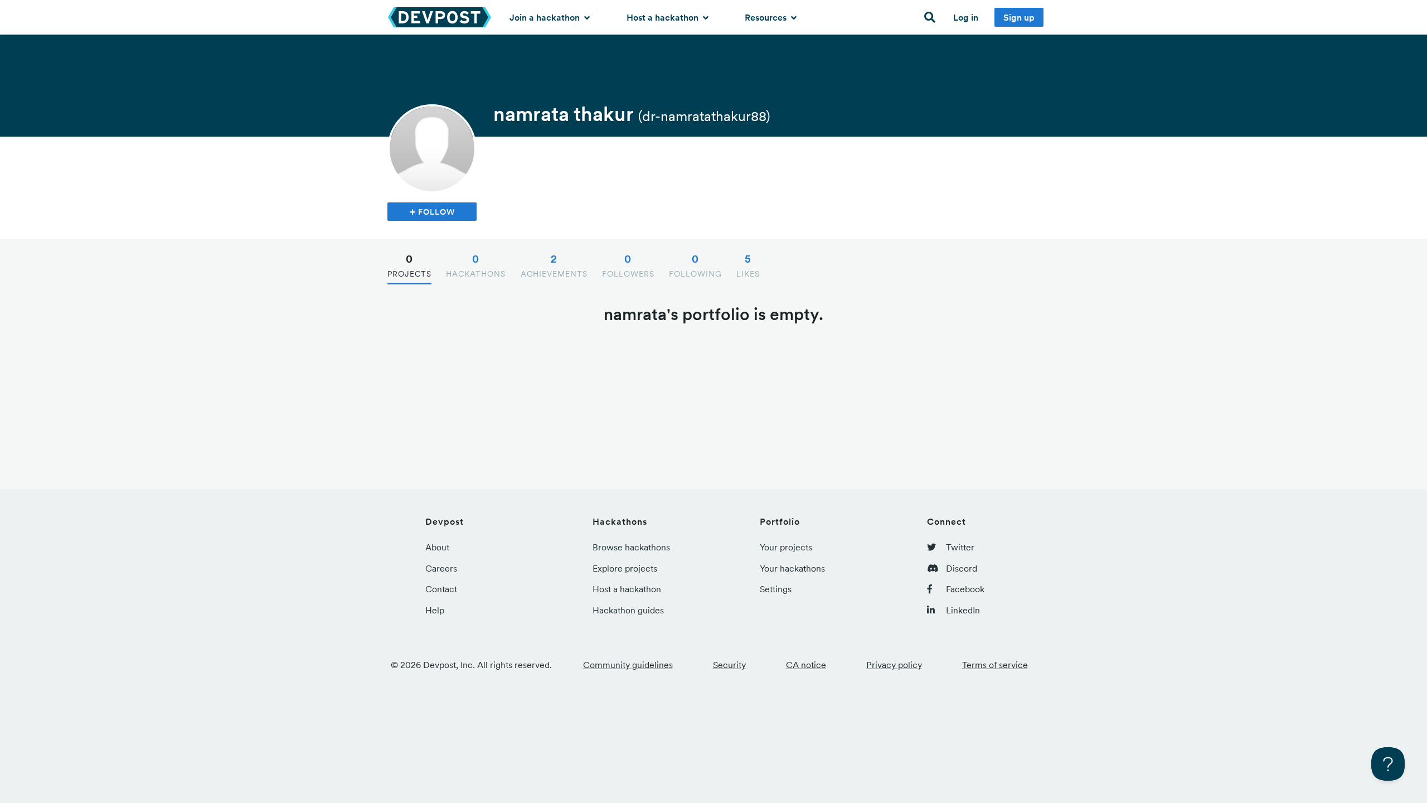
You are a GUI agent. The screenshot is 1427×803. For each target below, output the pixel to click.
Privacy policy (894, 664)
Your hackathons (792, 568)
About (437, 547)
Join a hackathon (545, 17)
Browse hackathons (631, 547)
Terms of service (995, 664)
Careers (441, 568)
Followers (628, 265)
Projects (409, 265)
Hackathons (476, 265)
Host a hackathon (664, 17)
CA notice (806, 664)
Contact (441, 588)
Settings (776, 588)
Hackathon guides (628, 610)
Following (695, 265)
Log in (965, 17)
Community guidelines (628, 664)
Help (434, 610)
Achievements (554, 265)
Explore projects (625, 568)
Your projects (786, 547)
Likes (748, 265)
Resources (767, 17)
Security (729, 664)
